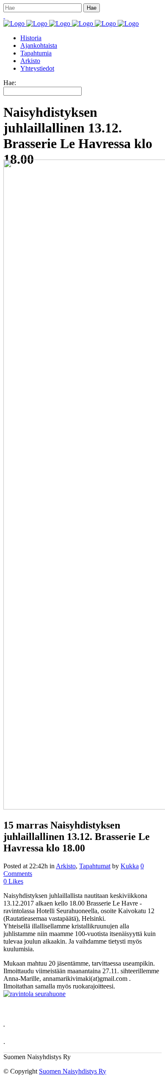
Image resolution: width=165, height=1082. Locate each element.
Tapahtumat (94, 866)
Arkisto (66, 866)
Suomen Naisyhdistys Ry (72, 1071)
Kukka (130, 866)
